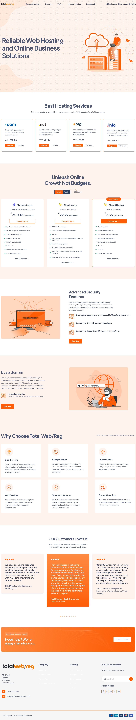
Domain (48, 4)
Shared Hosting (76, 670)
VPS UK (73, 688)
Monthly (59, 192)
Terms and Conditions (47, 683)
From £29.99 (67, 221)
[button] (60, 616)
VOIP (59, 4)
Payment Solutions (74, 4)
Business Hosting (32, 4)
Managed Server (59, 459)
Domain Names (106, 459)
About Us (42, 670)
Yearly (66, 192)
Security (73, 683)
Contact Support (45, 675)
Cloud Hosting (11, 460)
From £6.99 (112, 221)
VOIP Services (11, 495)
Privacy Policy (44, 679)
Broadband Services (61, 495)
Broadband (90, 4)
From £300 (21, 221)
